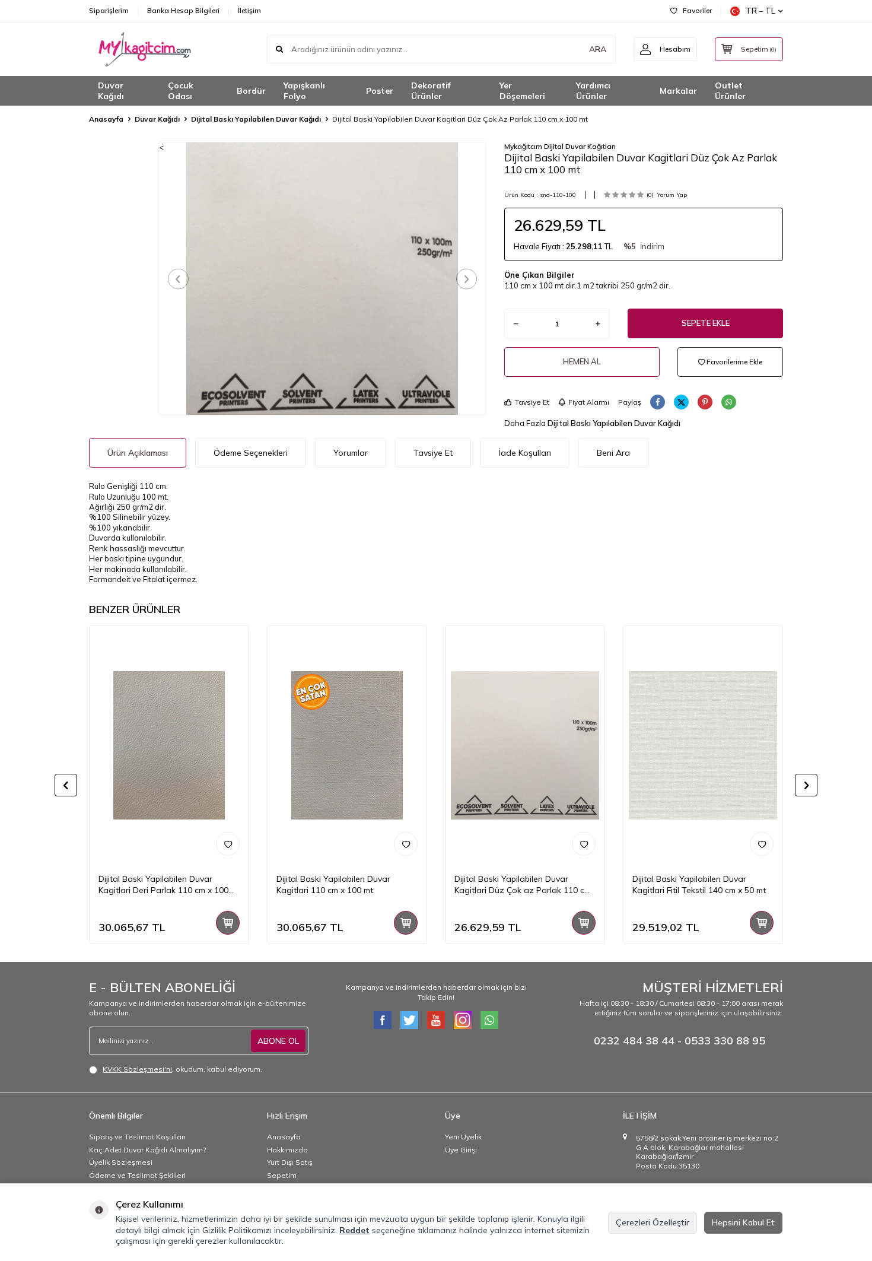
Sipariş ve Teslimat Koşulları (137, 1136)
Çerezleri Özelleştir (652, 1222)
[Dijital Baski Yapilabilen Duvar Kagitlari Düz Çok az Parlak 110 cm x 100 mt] (524, 745)
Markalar (678, 90)
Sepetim (282, 1175)
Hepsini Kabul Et (743, 1222)
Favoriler (697, 10)
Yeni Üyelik (463, 1136)
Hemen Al (582, 361)
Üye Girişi (461, 1149)
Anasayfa (106, 119)
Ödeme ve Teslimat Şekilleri (137, 1175)
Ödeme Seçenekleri (251, 452)
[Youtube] (436, 1020)
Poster (379, 90)
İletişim (249, 10)
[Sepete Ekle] (228, 923)
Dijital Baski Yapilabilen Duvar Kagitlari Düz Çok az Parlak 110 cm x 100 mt (522, 885)
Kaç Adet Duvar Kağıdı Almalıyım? (147, 1149)
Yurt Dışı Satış (290, 1162)
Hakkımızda (287, 1149)
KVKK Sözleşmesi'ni (137, 1069)
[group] (322, 278)
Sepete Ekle (706, 323)
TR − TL (760, 10)
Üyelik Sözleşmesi (120, 1162)
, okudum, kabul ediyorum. (182, 1069)
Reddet (354, 1230)
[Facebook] (383, 1020)
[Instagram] (463, 1020)
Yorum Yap (672, 195)
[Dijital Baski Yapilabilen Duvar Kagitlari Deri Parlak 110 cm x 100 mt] (169, 745)
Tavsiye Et (532, 402)
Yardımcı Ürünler (593, 91)
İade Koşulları (524, 452)
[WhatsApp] (489, 1020)
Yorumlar (350, 452)
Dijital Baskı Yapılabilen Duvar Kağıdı (256, 119)
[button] (178, 278)
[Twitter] (409, 1020)
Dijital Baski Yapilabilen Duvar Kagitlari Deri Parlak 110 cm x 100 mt (163, 885)
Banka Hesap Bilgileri (183, 10)
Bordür (251, 90)
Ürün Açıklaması (137, 452)
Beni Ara (613, 452)
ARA (597, 49)
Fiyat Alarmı (588, 402)
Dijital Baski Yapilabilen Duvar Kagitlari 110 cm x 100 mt (333, 884)
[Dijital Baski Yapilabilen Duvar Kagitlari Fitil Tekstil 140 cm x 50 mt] (702, 745)
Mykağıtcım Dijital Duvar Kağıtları (560, 146)
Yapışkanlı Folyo (304, 91)
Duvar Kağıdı (111, 91)
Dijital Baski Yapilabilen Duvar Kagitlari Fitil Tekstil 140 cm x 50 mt (699, 884)
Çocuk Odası (180, 91)
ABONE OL (278, 1041)
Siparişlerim (109, 10)
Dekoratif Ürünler (431, 91)
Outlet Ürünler (730, 91)
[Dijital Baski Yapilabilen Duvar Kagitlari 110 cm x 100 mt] (347, 745)
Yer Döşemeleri (522, 91)
